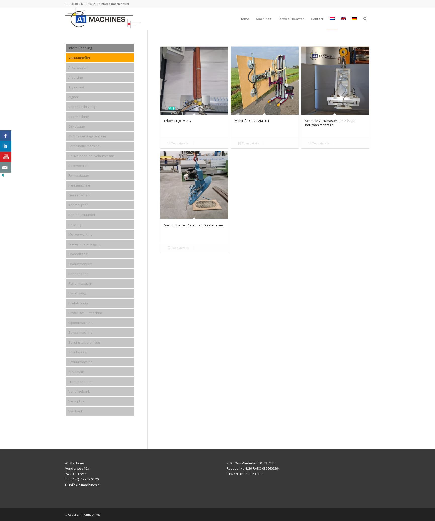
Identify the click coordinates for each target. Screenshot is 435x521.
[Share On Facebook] (5, 135)
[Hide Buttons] (2, 176)
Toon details (179, 143)
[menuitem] (244, 19)
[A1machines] (103, 19)
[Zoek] (365, 19)
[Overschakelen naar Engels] (343, 19)
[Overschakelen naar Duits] (354, 19)
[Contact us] (5, 167)
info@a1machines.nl (115, 4)
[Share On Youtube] (5, 157)
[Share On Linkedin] (5, 146)
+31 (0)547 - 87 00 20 (82, 4)
